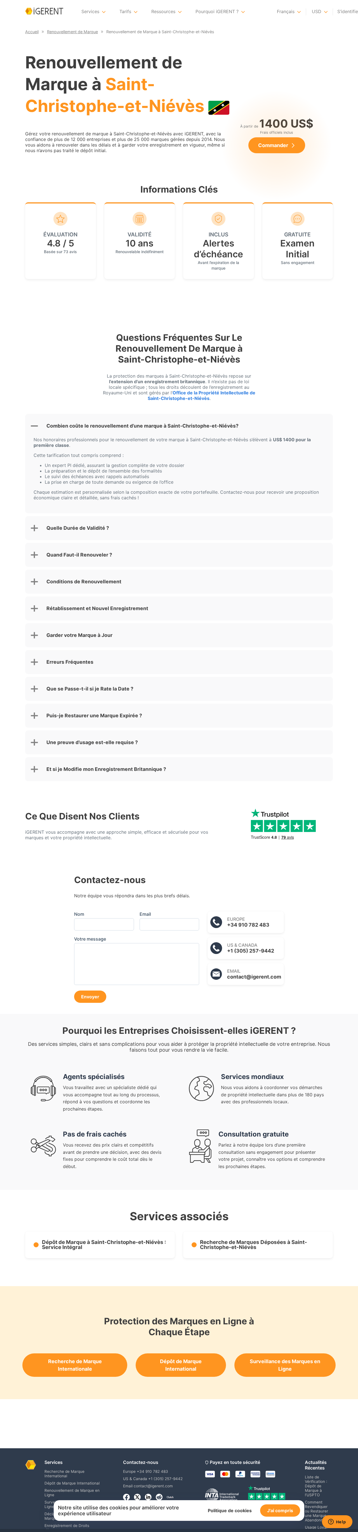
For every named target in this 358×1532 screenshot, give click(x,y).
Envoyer (90, 996)
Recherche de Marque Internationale (75, 1365)
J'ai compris (280, 1510)
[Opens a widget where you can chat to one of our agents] (337, 1522)
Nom (79, 914)
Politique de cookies (230, 1510)
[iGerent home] (44, 12)
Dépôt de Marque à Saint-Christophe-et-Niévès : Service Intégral (104, 1244)
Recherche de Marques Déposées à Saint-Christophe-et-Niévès (253, 1244)
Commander (273, 145)
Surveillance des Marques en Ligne (285, 1365)
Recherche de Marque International (64, 1473)
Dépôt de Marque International (181, 1365)
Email (145, 914)
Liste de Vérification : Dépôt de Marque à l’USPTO (316, 1486)
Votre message (90, 939)
